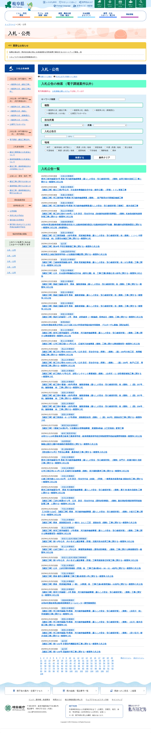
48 (79, 663)
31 (83, 661)
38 (113, 661)
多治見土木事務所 (68, 259)
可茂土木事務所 (67, 270)
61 (58, 666)
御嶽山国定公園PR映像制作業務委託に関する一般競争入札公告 (69, 444)
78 (54, 669)
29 (75, 661)
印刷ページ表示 (46, 76)
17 (99, 658)
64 (71, 666)
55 (108, 663)
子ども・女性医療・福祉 (43, 14)
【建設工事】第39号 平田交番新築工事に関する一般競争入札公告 (70, 246)
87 (92, 669)
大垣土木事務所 (67, 176)
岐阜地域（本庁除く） (63, 147)
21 (41, 661)
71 (100, 666)
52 (96, 663)
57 (41, 666)
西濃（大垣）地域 (84, 147)
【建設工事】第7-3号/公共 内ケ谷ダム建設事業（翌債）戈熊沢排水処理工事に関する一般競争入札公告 (87, 541)
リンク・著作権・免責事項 (39, 700)
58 (45, 666)
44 (62, 663)
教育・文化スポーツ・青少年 (108, 14)
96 (54, 671)
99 (66, 671)
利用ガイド (57, 700)
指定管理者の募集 (20, 234)
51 (92, 663)
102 (81, 671)
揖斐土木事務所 (67, 281)
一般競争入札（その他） (56, 113)
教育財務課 (65, 322)
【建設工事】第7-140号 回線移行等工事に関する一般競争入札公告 (71, 652)
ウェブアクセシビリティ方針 (97, 700)
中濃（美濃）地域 (113, 147)
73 (108, 666)
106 (102, 671)
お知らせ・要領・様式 (18, 176)
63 (66, 666)
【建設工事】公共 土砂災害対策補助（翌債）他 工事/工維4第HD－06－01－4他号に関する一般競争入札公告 (91, 568)
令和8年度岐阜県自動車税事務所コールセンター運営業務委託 (68, 603)
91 (108, 669)
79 (58, 669)
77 (50, 669)
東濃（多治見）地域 (66, 150)
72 (104, 666)
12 (78, 658)
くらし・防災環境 (21, 14)
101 (76, 671)
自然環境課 (66, 441)
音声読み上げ (87, 2)
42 (54, 663)
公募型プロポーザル (78, 113)
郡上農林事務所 (68, 449)
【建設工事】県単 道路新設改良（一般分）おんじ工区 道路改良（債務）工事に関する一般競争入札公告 (89, 523)
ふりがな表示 (51, 2)
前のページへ (126, 658)
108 (41, 674)
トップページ (10, 24)
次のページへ (138, 658)
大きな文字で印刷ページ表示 (66, 76)
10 (70, 658)
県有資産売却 (19, 200)
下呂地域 (93, 150)
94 (45, 671)
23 (50, 661)
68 (87, 666)
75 (41, 669)
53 (100, 663)
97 (58, 671)
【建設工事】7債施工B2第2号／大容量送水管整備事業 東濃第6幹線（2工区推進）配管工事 (82, 428)
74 (113, 666)
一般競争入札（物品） (81, 110)
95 (50, 671)
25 (58, 661)
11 (74, 658)
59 (50, 666)
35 (100, 661)
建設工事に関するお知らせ (20, 181)
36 (104, 661)
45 (66, 663)
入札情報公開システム (61, 91)
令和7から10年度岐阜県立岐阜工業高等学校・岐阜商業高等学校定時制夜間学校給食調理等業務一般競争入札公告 (91, 436)
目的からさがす (109, 5)
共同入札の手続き (17, 215)
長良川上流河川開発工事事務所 (74, 539)
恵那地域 (81, 150)
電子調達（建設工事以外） (20, 140)
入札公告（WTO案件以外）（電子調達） (19, 132)
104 (91, 671)
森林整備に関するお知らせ (20, 186)
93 (41, 671)
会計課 (63, 244)
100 (71, 671)
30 (79, 661)
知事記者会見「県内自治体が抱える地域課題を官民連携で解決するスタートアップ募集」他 (45, 52)
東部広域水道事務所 (69, 425)
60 (54, 666)
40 (45, 663)
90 (104, 669)
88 (96, 669)
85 (83, 669)
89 (100, 669)
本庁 (48, 147)
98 (62, 671)
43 (58, 663)
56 (113, 663)
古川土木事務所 (68, 498)
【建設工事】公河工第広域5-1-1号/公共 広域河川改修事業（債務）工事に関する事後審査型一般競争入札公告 (90, 344)
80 (62, 669)
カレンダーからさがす (120, 5)
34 (96, 661)
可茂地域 (50, 150)
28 (71, 661)
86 (87, 669)
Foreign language (64, 6)
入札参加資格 (18, 147)
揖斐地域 (98, 147)
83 (75, 669)
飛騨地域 (104, 150)
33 (92, 661)
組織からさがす (130, 5)
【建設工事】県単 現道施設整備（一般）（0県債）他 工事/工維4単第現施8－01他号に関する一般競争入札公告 (92, 584)
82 (71, 669)
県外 (114, 150)
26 (62, 661)
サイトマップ (117, 700)
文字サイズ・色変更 (85, 6)
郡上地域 (128, 147)
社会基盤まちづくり (86, 14)
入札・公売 (11, 250)
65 (75, 666)
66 (79, 666)
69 (92, 666)
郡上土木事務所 (67, 330)
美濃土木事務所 (67, 187)
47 (75, 663)
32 (87, 661)
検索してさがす (141, 5)
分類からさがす (99, 5)
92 (113, 669)
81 (66, 669)
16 (95, 658)
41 (50, 663)
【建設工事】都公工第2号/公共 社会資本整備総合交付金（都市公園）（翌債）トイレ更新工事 (83, 190)
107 (107, 671)
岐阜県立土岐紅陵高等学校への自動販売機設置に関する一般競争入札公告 (74, 254)
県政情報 (129, 14)
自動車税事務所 (67, 222)
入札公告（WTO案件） (19, 79)
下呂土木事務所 (68, 509)
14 (87, 658)
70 (96, 666)
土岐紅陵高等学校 (68, 252)
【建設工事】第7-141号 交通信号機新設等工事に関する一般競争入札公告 (74, 644)
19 (108, 658)
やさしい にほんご (69, 2)
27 (66, 661)
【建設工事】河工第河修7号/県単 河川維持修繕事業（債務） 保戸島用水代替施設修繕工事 (82, 198)
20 (112, 658)
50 (87, 663)
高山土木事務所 (67, 211)
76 (45, 669)
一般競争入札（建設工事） (57, 110)
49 (83, 663)
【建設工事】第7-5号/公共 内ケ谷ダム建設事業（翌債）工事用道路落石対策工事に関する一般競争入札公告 (89, 560)
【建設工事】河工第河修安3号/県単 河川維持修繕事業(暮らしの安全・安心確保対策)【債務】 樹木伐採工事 (89, 206)
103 (86, 671)
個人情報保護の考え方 (74, 700)
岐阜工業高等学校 (69, 433)
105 (97, 671)
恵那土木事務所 (67, 233)
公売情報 (13, 211)
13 (82, 658)
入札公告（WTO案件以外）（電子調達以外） (19, 100)
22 (45, 661)
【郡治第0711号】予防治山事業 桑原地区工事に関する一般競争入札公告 (74, 452)
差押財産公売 (18, 206)
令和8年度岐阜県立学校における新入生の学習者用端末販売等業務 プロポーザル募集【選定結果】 (85, 325)
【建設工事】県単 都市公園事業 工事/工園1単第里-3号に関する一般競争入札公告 (77, 576)
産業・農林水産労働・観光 (64, 14)
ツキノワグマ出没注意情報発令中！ (23, 57)
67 (83, 666)
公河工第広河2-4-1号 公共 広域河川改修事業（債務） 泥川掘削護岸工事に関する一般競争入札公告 (85, 471)
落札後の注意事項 (17, 220)
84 (79, 669)
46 (71, 663)
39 (41, 663)
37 (108, 661)
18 (103, 658)
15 (91, 658)
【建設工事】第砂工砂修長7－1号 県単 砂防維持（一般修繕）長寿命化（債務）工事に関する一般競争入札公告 (92, 317)
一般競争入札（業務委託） (105, 110)
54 (104, 663)
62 (62, 666)
